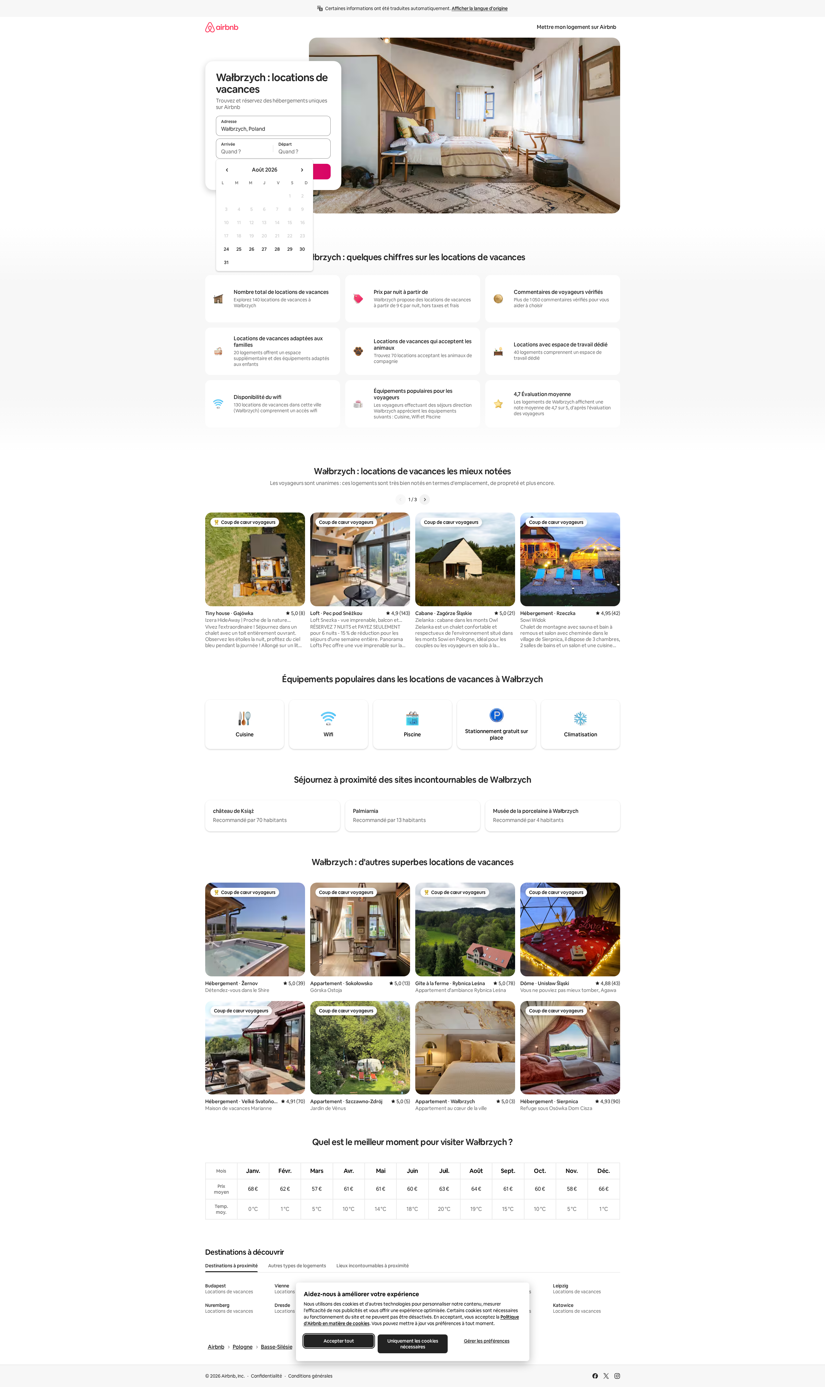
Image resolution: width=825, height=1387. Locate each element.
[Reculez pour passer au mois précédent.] (227, 170)
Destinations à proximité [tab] (231, 1266)
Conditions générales (310, 1376)
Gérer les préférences (486, 1341)
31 (226, 262)
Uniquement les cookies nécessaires (412, 1344)
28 (277, 249)
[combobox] (273, 129)
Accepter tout (339, 1341)
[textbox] (244, 151)
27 (264, 249)
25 (239, 249)
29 (289, 249)
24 (226, 249)
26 (251, 249)
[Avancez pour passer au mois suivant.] (302, 170)
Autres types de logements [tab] (297, 1266)
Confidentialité (266, 1376)
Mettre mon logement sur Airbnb (576, 27)
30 (302, 249)
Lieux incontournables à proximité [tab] (372, 1266)
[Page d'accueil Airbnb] (221, 27)
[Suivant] (424, 499)
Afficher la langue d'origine (480, 8)
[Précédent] (400, 499)
